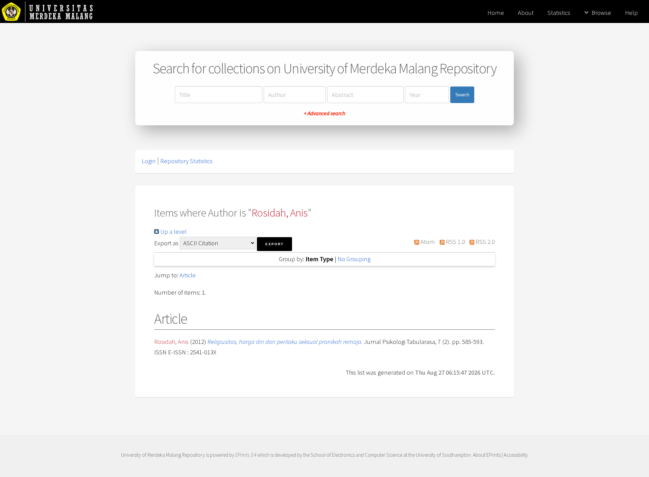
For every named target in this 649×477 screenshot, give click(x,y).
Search (462, 94)
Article (187, 275)
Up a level (173, 231)
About (526, 13)
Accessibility (516, 455)
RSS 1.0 (454, 242)
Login (149, 161)
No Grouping (354, 259)
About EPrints (487, 455)
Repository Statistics (186, 161)
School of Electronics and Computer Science (356, 455)
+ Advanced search (324, 113)
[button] (274, 244)
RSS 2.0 (484, 242)
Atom (427, 242)
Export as (166, 243)
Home (495, 13)
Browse (601, 13)
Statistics (559, 13)
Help (631, 13)
